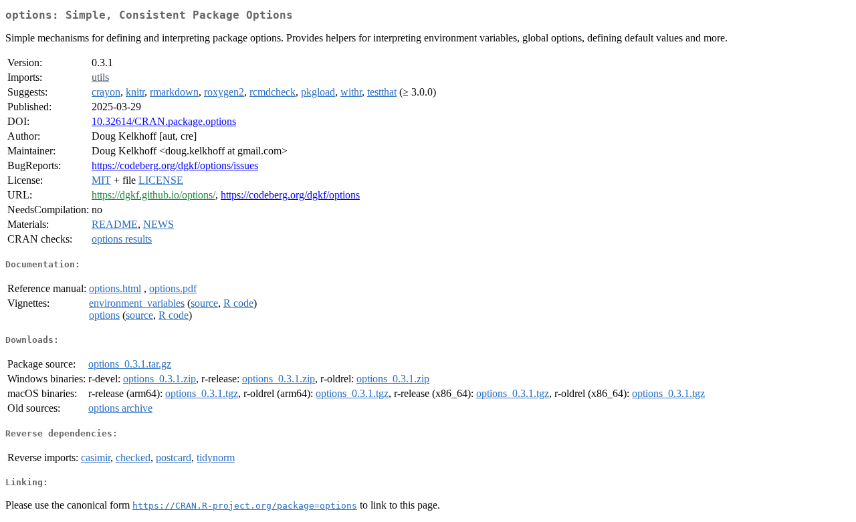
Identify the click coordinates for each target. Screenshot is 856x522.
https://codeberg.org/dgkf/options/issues (175, 165)
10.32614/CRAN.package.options (164, 121)
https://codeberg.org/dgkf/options (290, 195)
